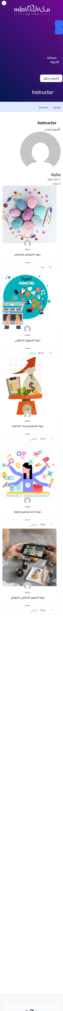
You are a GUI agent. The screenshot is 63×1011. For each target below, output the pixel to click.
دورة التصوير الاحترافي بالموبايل (27, 597)
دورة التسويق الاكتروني (27, 340)
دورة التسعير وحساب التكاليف (27, 426)
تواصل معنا (53, 68)
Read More (27, 214)
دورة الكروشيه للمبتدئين (27, 254)
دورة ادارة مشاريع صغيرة (27, 511)
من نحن (55, 43)
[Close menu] (59, 30)
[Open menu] (59, 23)
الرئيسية (52, 36)
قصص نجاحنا (53, 51)
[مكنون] (32, 9)
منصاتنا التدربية (53, 60)
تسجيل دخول (51, 78)
